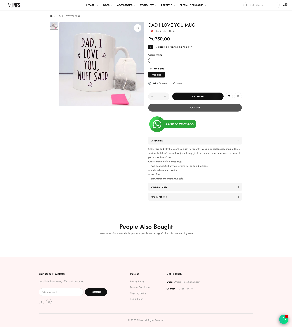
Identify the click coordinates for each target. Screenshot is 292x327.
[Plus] (165, 96)
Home (53, 16)
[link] (92, 5)
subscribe (96, 292)
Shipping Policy (138, 293)
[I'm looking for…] (246, 5)
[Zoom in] (137, 28)
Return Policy (136, 299)
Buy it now (195, 107)
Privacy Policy (137, 281)
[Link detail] (42, 301)
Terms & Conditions (140, 287)
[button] (229, 96)
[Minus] (152, 96)
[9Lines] (14, 5)
